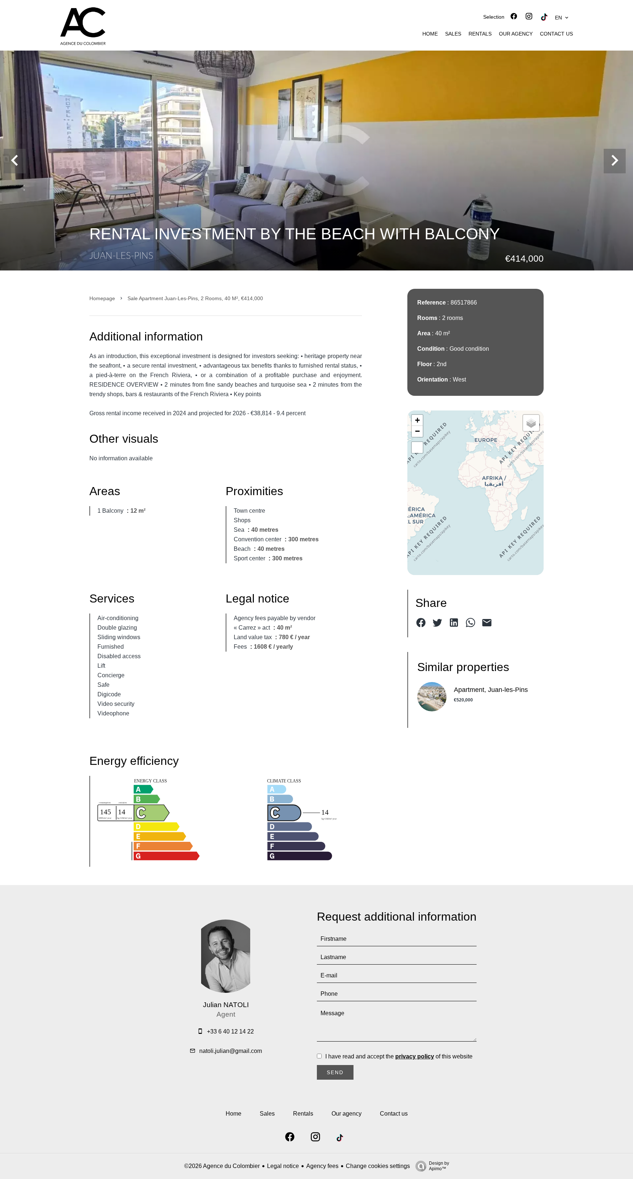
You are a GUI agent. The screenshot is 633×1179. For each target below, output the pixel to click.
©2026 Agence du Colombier (222, 1166)
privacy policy (414, 1056)
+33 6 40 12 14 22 (230, 1031)
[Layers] (531, 423)
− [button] (417, 431)
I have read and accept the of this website (399, 1056)
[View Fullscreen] (417, 447)
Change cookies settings (378, 1166)
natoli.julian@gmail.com (230, 1051)
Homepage (102, 298)
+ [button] (417, 420)
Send (335, 1072)
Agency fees (322, 1166)
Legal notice (283, 1166)
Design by (439, 1166)
